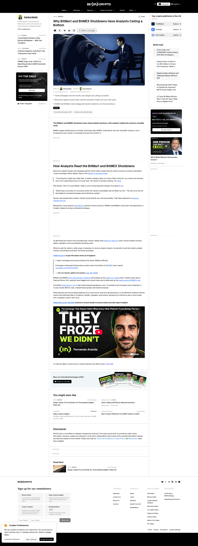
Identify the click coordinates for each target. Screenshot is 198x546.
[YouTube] (55, 30)
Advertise (116, 493)
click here (109, 364)
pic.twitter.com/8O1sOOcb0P (66, 268)
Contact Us (117, 497)
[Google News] (179, 482)
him (121, 186)
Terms (150, 530)
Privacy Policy (119, 438)
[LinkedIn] (69, 30)
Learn (132, 497)
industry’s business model (97, 173)
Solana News (151, 517)
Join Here (41, 104)
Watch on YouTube (157, 163)
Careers (115, 504)
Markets (60, 16)
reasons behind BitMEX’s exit (129, 280)
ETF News (150, 524)
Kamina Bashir (67, 89)
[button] (31, 498)
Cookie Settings (174, 530)
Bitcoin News (151, 497)
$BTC (111, 265)
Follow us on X (59, 255)
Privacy (156, 530)
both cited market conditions (79, 278)
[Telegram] (64, 30)
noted (119, 181)
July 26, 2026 (92, 273)
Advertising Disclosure (172, 499)
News (55, 16)
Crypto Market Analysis (152, 501)
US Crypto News (152, 510)
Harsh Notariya (87, 89)
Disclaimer (164, 530)
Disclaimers (133, 438)
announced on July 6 (69, 285)
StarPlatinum (79, 206)
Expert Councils (135, 504)
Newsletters (134, 507)
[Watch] (166, 146)
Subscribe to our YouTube (63, 303)
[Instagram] (74, 30)
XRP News (150, 493)
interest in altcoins (111, 241)
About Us (116, 500)
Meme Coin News (153, 520)
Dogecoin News (152, 513)
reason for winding (113, 278)
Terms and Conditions (105, 438)
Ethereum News (152, 506)
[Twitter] (59, 30)
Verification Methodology (169, 494)
